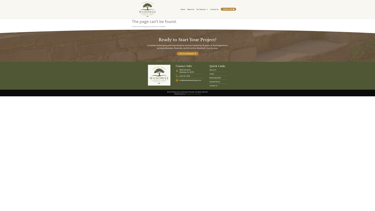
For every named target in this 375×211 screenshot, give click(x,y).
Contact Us (214, 9)
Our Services (201, 9)
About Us (190, 9)
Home (183, 9)
